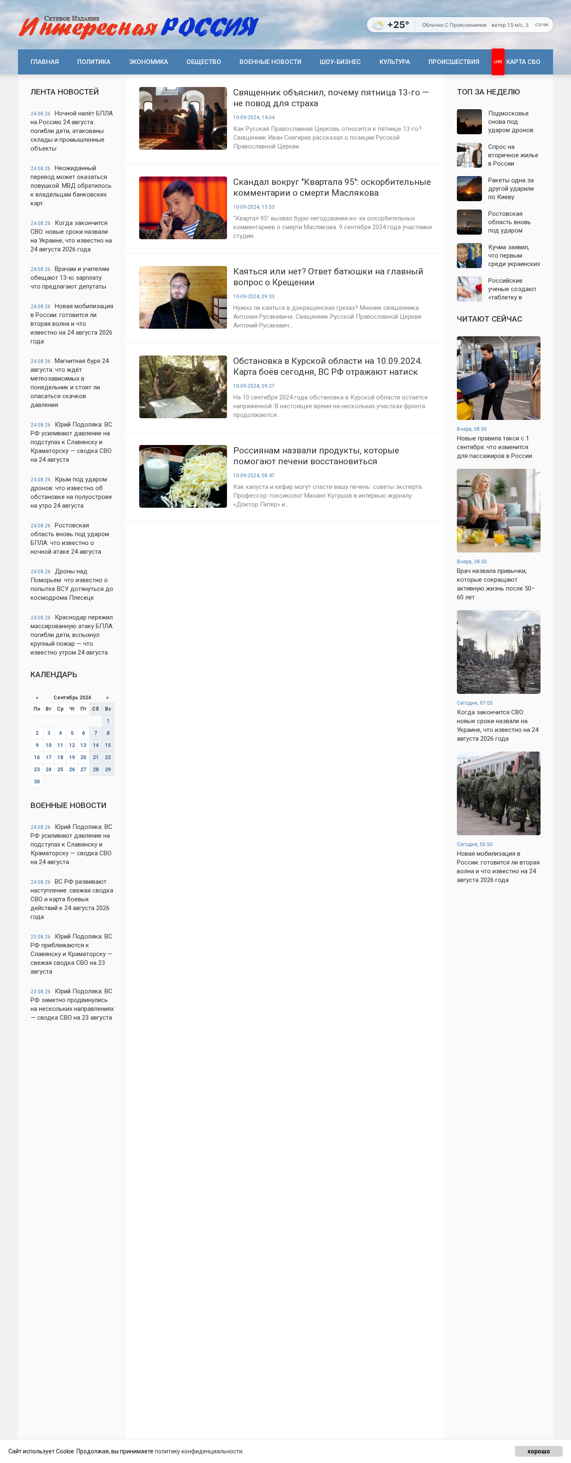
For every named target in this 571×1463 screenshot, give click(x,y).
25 (60, 769)
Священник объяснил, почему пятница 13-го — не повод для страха (331, 97)
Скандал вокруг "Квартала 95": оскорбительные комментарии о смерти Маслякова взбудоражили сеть (332, 187)
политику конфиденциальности (198, 1451)
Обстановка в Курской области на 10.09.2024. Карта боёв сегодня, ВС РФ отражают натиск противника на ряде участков (328, 366)
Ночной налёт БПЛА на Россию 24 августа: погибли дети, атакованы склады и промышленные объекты (72, 131)
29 (108, 769)
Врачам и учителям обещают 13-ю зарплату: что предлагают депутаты (70, 277)
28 (96, 769)
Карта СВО (523, 62)
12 (72, 745)
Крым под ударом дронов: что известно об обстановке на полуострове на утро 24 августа (71, 492)
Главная (45, 62)
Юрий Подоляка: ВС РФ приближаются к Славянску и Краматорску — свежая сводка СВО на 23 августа (71, 954)
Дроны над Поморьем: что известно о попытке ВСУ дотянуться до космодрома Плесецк (72, 584)
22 (108, 757)
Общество (203, 62)
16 (37, 757)
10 (48, 745)
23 (37, 769)
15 (108, 745)
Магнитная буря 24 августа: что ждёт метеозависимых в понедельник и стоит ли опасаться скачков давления (70, 383)
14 (96, 745)
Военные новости (270, 62)
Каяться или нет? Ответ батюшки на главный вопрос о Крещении (328, 276)
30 (37, 782)
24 (48, 769)
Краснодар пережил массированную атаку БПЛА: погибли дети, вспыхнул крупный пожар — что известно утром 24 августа (72, 635)
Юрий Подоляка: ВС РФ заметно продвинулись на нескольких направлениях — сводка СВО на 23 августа (72, 1004)
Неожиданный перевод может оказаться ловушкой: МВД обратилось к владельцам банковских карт (71, 185)
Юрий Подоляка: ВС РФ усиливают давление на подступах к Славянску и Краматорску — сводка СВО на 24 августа (71, 442)
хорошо (539, 1451)
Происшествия (453, 62)
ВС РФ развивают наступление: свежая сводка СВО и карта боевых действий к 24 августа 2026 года (72, 899)
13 (83, 745)
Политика (93, 62)
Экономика (148, 62)
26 (72, 769)
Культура (395, 62)
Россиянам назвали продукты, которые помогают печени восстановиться (316, 455)
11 (60, 745)
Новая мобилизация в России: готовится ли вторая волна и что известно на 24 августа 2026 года (72, 323)
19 (72, 757)
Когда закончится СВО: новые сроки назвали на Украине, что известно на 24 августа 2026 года (71, 236)
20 (83, 757)
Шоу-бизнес (340, 62)
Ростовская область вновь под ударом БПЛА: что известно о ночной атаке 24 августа (70, 538)
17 (48, 757)
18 (60, 757)
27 (83, 769)
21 (96, 757)
